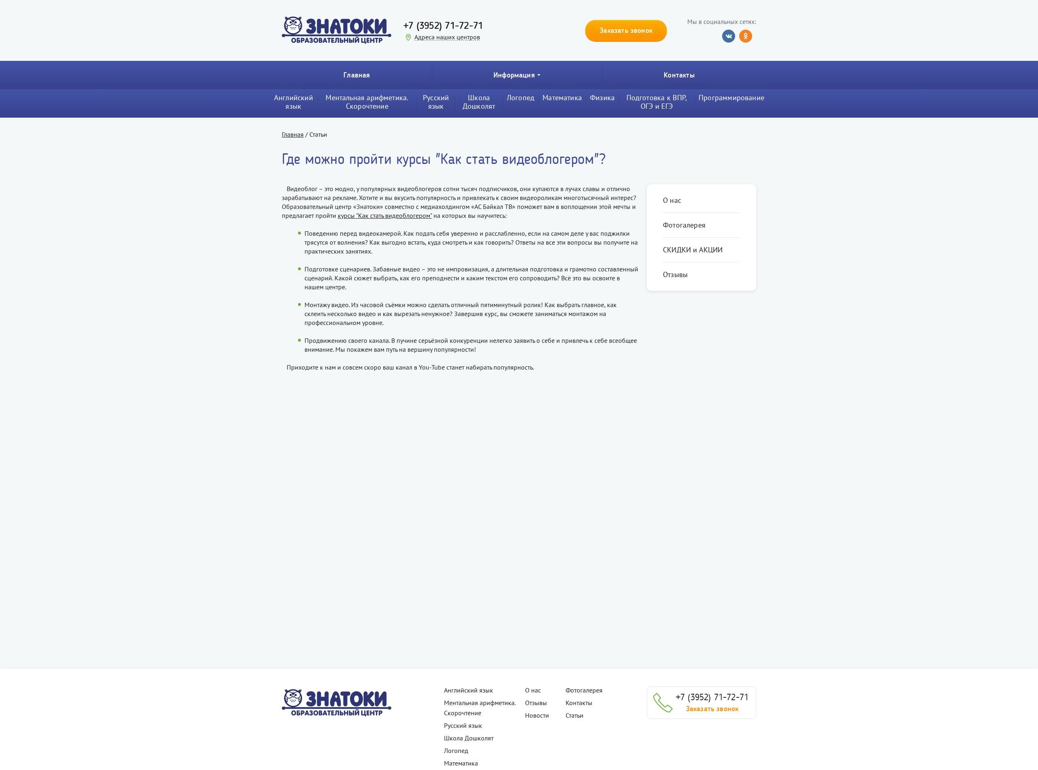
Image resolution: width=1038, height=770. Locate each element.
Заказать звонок (712, 708)
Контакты (679, 75)
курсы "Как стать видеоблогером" (385, 215)
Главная (356, 75)
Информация (514, 75)
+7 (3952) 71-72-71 (443, 25)
